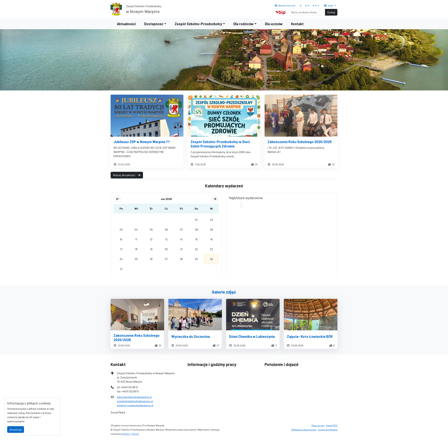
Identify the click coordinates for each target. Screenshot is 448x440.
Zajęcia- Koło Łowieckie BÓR (310, 336)
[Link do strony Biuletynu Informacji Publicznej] (280, 11)
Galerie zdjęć (224, 291)
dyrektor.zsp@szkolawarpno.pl (135, 405)
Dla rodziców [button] (243, 24)
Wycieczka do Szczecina (190, 336)
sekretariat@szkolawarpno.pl (134, 397)
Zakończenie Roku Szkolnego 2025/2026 (300, 142)
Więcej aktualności (124, 175)
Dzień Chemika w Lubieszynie (252, 336)
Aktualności (126, 24)
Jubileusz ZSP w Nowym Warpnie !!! (142, 142)
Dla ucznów (274, 24)
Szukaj (331, 12)
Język (330, 5)
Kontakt (297, 24)
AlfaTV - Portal (130, 433)
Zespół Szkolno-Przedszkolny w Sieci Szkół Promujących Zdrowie (220, 144)
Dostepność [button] (153, 24)
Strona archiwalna (327, 429)
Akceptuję (15, 429)
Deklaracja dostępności (303, 429)
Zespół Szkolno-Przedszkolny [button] (198, 24)
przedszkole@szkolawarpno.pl (135, 401)
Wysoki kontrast (287, 5)
